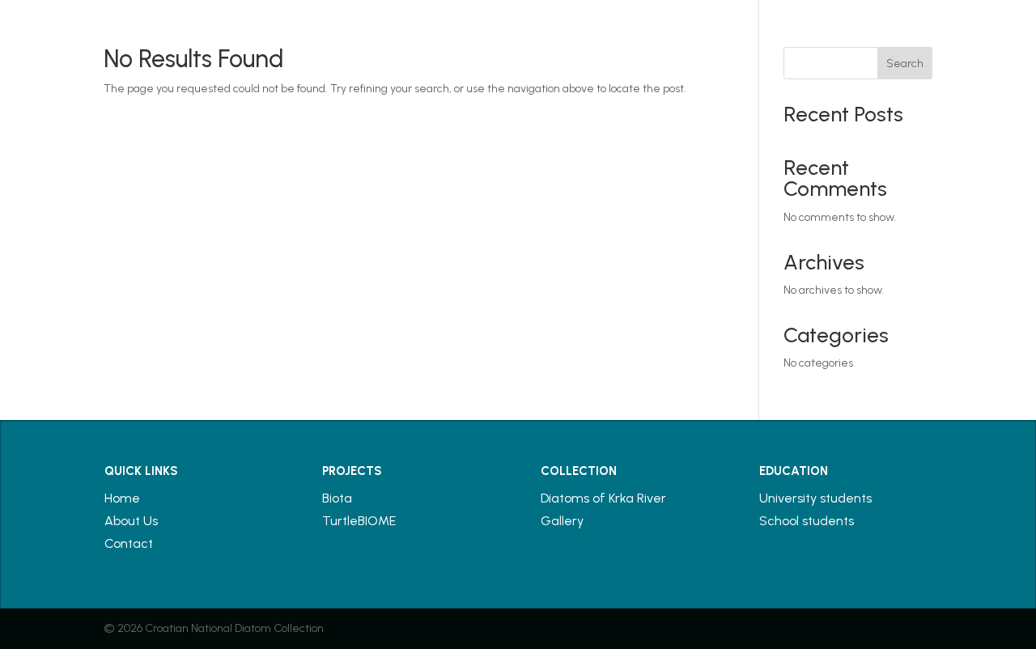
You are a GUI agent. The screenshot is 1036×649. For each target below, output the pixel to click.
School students (806, 520)
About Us (131, 520)
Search (904, 63)
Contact (128, 543)
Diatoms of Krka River (603, 498)
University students (815, 498)
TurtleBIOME (359, 520)
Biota (337, 498)
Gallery (562, 520)
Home (122, 498)
